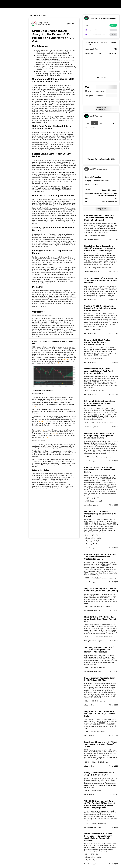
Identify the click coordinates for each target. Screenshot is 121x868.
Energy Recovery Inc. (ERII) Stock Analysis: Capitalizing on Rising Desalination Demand (99, 217)
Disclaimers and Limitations (64, 303)
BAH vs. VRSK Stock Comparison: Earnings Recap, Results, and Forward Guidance (99, 403)
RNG (86, 667)
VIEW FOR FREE (101, 77)
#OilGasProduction (97, 390)
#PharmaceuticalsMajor (104, 637)
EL (97, 854)
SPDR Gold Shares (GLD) (43, 85)
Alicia (86, 705)
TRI (98, 498)
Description (89, 96)
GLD (38, 106)
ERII (86, 235)
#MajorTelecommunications (101, 268)
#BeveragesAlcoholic (92, 541)
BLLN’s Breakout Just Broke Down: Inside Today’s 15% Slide (100, 679)
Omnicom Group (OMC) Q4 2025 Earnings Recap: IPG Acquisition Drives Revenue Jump (99, 435)
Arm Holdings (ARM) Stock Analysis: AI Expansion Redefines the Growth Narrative (101, 280)
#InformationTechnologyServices (101, 606)
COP (86, 390)
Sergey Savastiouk (90, 610)
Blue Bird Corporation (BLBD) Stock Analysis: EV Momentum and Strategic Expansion (100, 556)
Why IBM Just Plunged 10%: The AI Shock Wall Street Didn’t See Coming (101, 589)
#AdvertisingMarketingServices (101, 457)
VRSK (93, 423)
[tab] (88, 123)
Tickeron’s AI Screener (55, 181)
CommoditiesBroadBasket (100, 181)
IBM (86, 606)
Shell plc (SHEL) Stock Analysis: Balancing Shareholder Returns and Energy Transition (100, 308)
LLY (92, 637)
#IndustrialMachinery (98, 731)
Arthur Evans (88, 427)
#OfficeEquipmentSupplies (94, 501)
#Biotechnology (97, 790)
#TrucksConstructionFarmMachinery (104, 578)
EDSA (87, 790)
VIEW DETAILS (112, 53)
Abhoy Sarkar (88, 239)
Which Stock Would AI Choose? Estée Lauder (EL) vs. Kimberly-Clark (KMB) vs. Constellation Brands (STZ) (98, 837)
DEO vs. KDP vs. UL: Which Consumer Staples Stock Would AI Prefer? (100, 513)
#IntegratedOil (96, 329)
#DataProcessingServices (105, 423)
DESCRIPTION (89, 53)
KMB (86, 854)
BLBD (87, 578)
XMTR (87, 762)
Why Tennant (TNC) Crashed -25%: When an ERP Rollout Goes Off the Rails (100, 713)
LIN (86, 358)
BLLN (87, 701)
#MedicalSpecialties (98, 701)
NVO (86, 637)
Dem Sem (87, 299)
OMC (87, 457)
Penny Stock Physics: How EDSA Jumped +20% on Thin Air (99, 774)
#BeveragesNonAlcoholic (93, 544)
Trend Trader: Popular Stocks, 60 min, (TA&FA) (101, 43)
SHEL (87, 329)
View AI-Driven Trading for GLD (101, 159)
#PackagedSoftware (98, 667)
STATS (100, 53)
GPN (93, 498)
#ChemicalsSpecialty (97, 358)
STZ (92, 854)
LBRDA (87, 268)
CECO (87, 823)
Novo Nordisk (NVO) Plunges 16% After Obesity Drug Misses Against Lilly (100, 619)
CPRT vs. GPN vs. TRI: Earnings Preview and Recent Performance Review (99, 469)
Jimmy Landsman (43, 23)
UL (97, 535)
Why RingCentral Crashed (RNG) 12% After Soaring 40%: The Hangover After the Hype (99, 649)
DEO (86, 535)
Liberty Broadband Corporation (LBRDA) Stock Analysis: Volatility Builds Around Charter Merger (99, 248)
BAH (86, 423)
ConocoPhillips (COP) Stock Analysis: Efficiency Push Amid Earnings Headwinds (98, 371)
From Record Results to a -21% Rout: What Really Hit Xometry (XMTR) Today (100, 744)
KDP (92, 535)
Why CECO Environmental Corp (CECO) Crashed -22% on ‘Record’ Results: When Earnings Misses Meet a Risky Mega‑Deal (99, 804)
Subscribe (101, 101)
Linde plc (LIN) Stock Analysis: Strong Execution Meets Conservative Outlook (98, 342)
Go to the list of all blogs (38, 15)
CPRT (87, 498)
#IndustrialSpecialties (97, 235)
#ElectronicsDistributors (100, 762)
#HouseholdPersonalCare (93, 538)
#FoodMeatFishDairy (92, 860)
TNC (86, 731)
